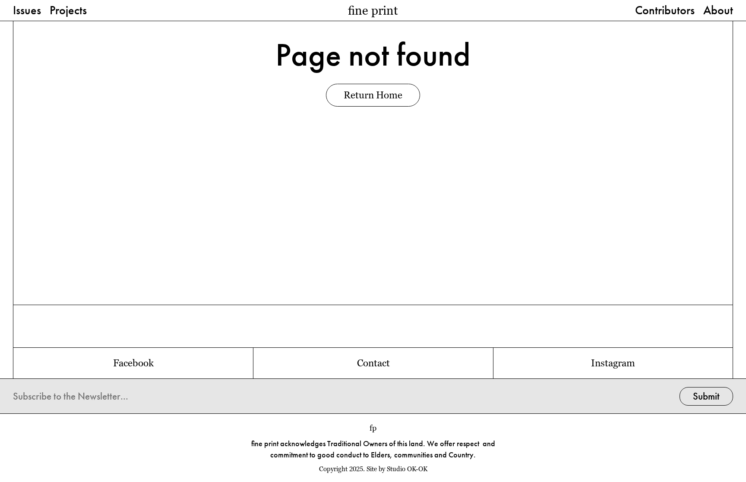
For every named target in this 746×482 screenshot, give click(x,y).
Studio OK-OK (407, 469)
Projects (68, 10)
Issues (27, 10)
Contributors (665, 10)
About (718, 10)
